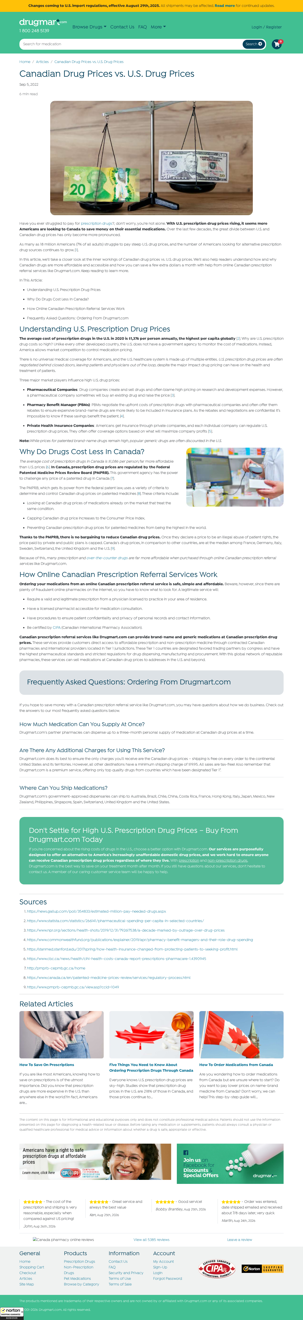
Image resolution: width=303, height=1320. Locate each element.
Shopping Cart (31, 1267)
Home (24, 62)
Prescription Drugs (79, 1261)
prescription (189, 860)
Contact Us (122, 27)
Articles (42, 62)
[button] (12, 1313)
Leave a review (239, 1240)
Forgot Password (167, 1278)
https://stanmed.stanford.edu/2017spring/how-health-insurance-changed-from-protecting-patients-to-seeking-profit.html (132, 949)
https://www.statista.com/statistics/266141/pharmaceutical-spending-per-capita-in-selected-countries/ (115, 921)
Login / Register (267, 27)
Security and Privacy (126, 1273)
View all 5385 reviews (151, 1240)
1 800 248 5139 (34, 31)
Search (252, 44)
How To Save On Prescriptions (46, 1064)
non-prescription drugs (227, 860)
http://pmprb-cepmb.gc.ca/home (56, 968)
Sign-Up (160, 1267)
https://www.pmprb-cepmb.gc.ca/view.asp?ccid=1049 (73, 987)
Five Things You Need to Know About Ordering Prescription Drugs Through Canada (151, 1067)
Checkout (27, 1273)
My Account (163, 1261)
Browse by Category (81, 1284)
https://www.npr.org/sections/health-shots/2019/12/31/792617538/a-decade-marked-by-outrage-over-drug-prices (126, 930)
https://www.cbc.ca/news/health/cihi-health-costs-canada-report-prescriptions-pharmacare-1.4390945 (116, 959)
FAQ (142, 27)
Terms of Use (120, 1278)
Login (157, 1273)
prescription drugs (96, 223)
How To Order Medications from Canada (236, 1064)
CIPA (57, 627)
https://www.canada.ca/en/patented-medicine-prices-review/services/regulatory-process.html (109, 978)
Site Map (26, 1284)
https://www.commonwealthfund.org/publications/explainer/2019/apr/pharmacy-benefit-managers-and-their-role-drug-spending (140, 940)
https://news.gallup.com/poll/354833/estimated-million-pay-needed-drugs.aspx (96, 911)
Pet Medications (77, 1278)
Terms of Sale (120, 1284)
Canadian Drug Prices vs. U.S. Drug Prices (89, 62)
